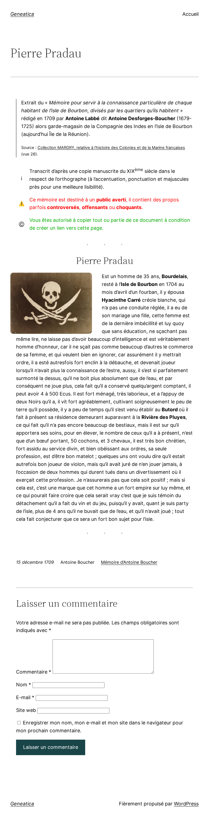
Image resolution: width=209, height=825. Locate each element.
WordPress (186, 804)
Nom (23, 684)
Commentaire (33, 672)
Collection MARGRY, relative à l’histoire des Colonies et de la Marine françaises (111, 147)
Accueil (190, 14)
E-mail (25, 697)
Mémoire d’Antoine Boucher (129, 562)
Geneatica (22, 14)
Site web (26, 710)
